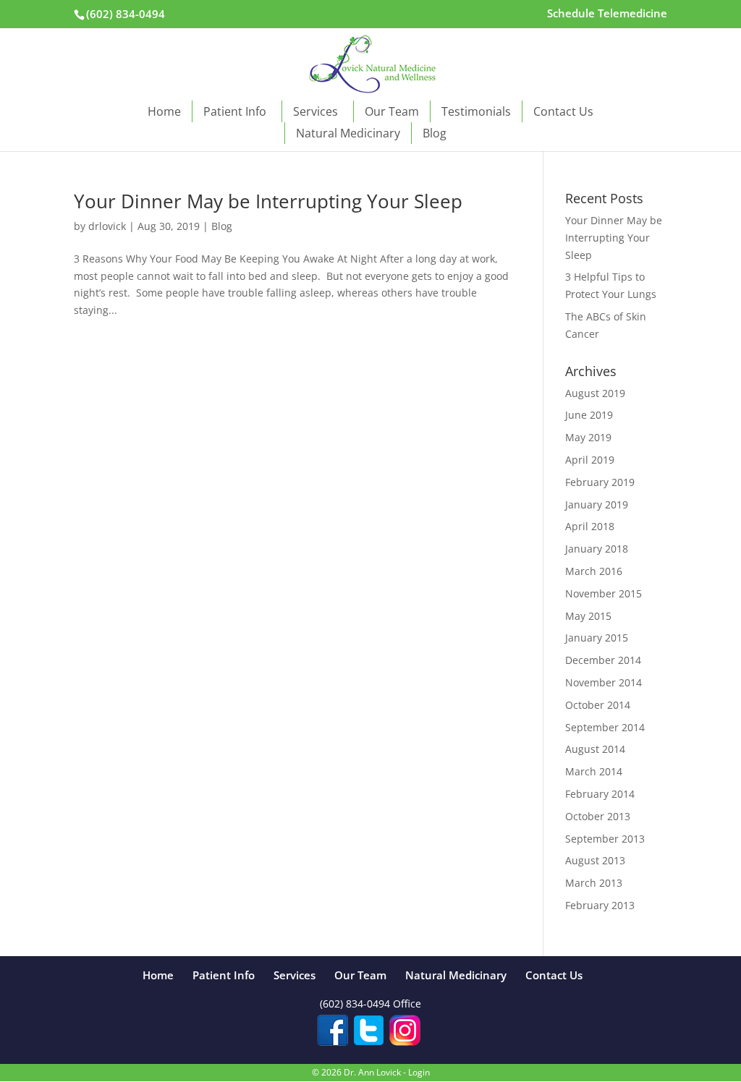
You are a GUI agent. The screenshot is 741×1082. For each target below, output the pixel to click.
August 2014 (595, 749)
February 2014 (600, 794)
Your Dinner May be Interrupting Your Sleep (268, 201)
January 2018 (596, 548)
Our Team (392, 111)
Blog (434, 133)
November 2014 (603, 682)
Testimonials (476, 111)
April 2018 (589, 526)
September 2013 (605, 838)
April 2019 (589, 460)
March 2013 (593, 883)
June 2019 (589, 415)
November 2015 (603, 593)
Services (315, 111)
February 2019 (600, 482)
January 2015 (596, 637)
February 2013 (600, 905)
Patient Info (234, 111)
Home (164, 111)
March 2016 (593, 571)
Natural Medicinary (348, 133)
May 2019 (588, 437)
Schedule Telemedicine (607, 14)
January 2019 (596, 504)
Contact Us (563, 111)
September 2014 (605, 727)
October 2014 (597, 705)
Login (419, 1072)
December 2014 (603, 660)
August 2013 (595, 860)
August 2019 (595, 393)
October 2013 (597, 816)
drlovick (107, 226)
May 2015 (588, 616)
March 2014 (593, 771)
